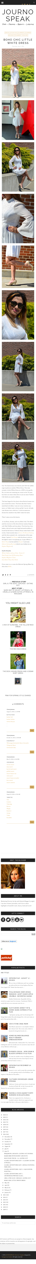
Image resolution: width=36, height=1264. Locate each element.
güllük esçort (10, 771)
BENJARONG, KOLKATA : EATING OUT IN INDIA (18, 1153)
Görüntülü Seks (11, 747)
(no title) (5, 973)
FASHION (14, 32)
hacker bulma (10, 719)
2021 (4, 1122)
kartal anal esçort (12, 769)
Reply (32, 730)
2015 (4, 1195)
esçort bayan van (11, 773)
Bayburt (9, 811)
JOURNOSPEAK (18, 15)
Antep (8, 813)
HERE (9, 566)
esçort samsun (11, 782)
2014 (4, 1197)
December (7, 1137)
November (7, 1139)
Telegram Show (11, 745)
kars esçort (10, 780)
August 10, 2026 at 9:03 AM (13, 794)
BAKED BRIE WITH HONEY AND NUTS (16, 1156)
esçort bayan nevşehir (13, 778)
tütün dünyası (11, 721)
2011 (4, 1205)
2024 (4, 1115)
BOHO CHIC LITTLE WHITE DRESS (14, 1180)
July (6, 1149)
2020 (4, 1124)
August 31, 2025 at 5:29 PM (13, 711)
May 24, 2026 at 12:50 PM (13, 759)
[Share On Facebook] (5, 575)
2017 (4, 1132)
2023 (4, 1117)
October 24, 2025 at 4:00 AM (14, 737)
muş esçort (10, 767)
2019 (4, 1127)
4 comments (30, 574)
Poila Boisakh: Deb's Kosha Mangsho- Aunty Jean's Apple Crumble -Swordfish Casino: (21, 994)
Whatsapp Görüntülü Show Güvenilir (18, 743)
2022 (4, 1120)
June (6, 1151)
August (6, 1146)
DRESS (7, 32)
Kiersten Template (19, 1255)
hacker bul (10, 717)
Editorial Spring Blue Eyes (9, 544)
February (7, 1190)
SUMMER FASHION (21, 35)
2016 (4, 1134)
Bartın (8, 806)
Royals (21, 542)
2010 (4, 1207)
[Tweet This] (3, 575)
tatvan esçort (10, 764)
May (6, 1183)
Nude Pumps (14, 537)
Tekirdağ (9, 804)
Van (8, 800)
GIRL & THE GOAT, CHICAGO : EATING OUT (17, 1178)
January (7, 1192)
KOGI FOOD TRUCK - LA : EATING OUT (16, 1158)
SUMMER (21, 32)
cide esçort (10, 776)
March (6, 1188)
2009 (4, 1209)
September (8, 1144)
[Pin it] (10, 575)
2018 (4, 1129)
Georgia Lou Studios (7, 1257)
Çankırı (9, 802)
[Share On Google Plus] (8, 575)
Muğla (8, 809)
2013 (4, 1200)
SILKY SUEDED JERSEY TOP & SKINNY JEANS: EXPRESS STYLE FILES (20, 1010)
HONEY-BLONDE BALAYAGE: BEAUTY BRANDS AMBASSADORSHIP (19, 1038)
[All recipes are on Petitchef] (6, 960)
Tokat (8, 815)
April (6, 1185)
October (7, 1141)
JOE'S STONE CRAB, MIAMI (18, 1024)
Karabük (9, 817)
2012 (4, 1202)
